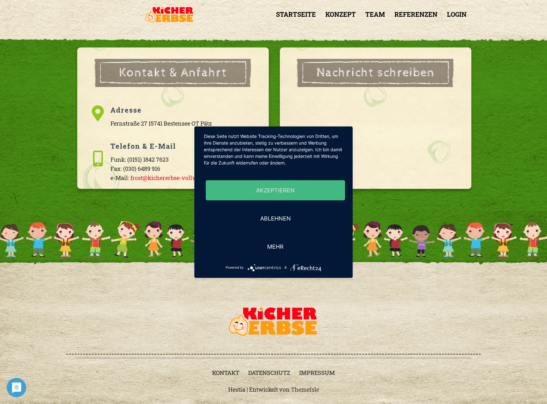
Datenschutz (269, 372)
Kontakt (225, 372)
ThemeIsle (305, 389)
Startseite (296, 14)
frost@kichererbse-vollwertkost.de (176, 178)
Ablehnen (275, 218)
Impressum (317, 372)
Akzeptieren (275, 190)
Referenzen (415, 14)
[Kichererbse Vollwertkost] (169, 14)
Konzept (340, 14)
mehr (275, 246)
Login (457, 14)
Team (375, 14)
